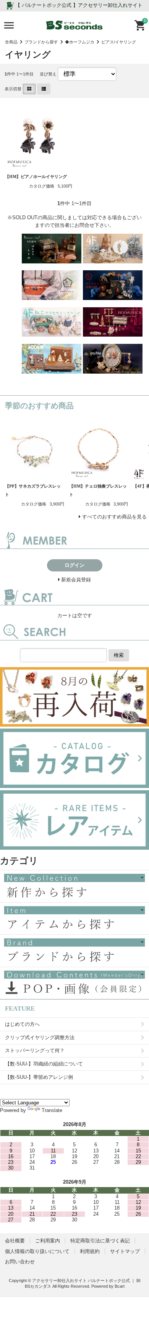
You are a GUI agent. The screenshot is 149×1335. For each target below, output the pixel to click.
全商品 (11, 42)
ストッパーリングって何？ (35, 1050)
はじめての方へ (22, 1024)
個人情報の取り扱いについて (37, 1251)
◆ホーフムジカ (79, 42)
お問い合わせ (20, 1261)
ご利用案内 (47, 1241)
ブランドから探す (41, 42)
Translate (52, 1110)
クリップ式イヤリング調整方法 (39, 1037)
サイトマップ (125, 1251)
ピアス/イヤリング (118, 42)
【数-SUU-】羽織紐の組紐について (44, 1064)
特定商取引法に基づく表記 (100, 1241)
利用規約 (90, 1251)
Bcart (120, 1286)
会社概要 (15, 1241)
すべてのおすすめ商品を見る (114, 517)
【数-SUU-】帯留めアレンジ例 (39, 1077)
